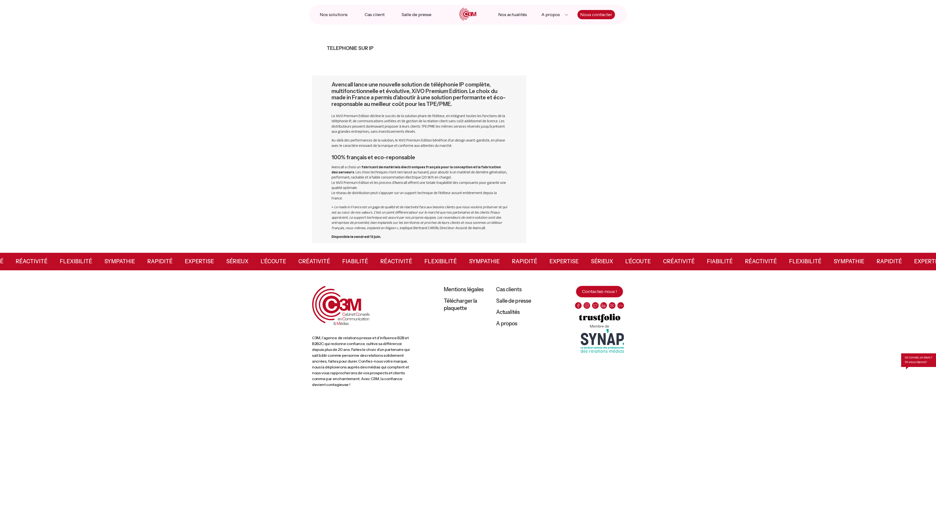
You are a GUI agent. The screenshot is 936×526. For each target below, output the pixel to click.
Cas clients (508, 289)
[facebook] (578, 305)
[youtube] (612, 305)
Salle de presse (416, 14)
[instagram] (587, 305)
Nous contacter (596, 14)
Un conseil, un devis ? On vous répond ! (918, 360)
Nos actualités (512, 14)
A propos (550, 14)
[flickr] (620, 305)
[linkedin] (603, 305)
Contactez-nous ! (599, 291)
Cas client (375, 14)
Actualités (508, 312)
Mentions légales (464, 289)
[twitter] (595, 305)
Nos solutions (334, 14)
